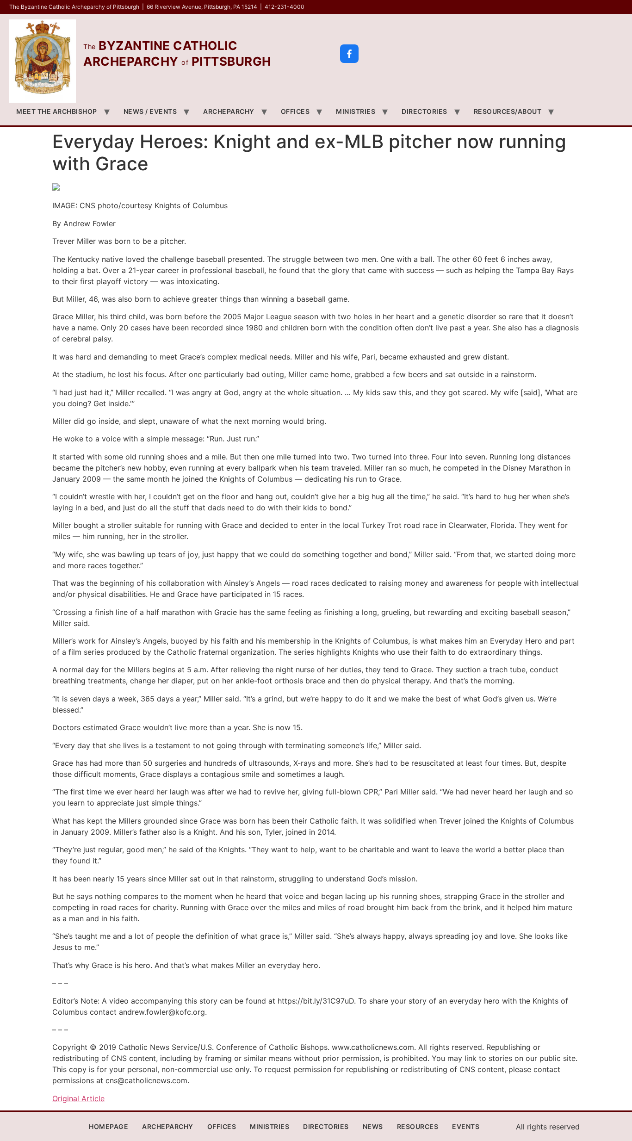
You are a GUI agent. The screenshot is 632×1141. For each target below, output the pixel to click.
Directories (424, 111)
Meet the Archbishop (56, 111)
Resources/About (508, 111)
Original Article (78, 1098)
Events (465, 1126)
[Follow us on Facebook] (349, 53)
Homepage (108, 1126)
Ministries (355, 111)
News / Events (150, 111)
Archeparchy (228, 111)
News (373, 1126)
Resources (418, 1126)
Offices (295, 111)
